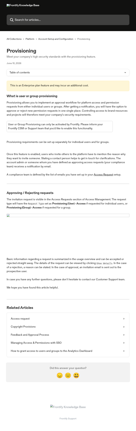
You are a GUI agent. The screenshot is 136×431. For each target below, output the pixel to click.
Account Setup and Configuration (55, 38)
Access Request (103, 174)
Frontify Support (68, 418)
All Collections (14, 38)
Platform (30, 38)
